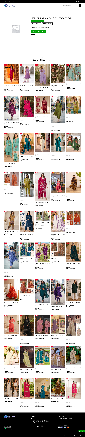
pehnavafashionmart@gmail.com (66, 418)
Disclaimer (60, 435)
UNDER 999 (47, 27)
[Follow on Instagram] (78, 1)
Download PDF (47, 23)
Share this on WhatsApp (39, 31)
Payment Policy (66, 435)
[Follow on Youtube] (80, 1)
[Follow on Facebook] (74, 1)
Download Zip (37, 23)
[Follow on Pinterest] (76, 1)
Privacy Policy (78, 435)
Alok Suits (37, 27)
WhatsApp (82, 431)
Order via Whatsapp (38, 20)
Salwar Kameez (42, 27)
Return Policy (72, 435)
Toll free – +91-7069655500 (64, 421)
